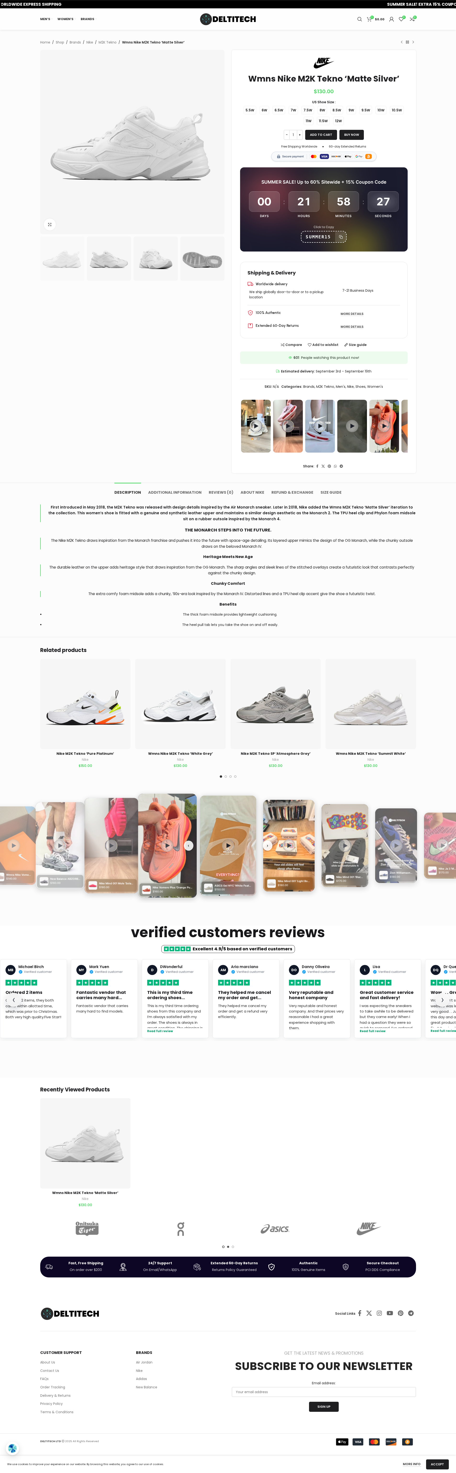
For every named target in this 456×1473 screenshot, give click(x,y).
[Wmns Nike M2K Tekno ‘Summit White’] (371, 704)
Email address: (324, 1383)
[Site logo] (228, 18)
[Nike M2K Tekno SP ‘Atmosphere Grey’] (276, 704)
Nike (89, 42)
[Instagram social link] (379, 1313)
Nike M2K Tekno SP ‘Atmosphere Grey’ (275, 753)
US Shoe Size (323, 102)
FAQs (44, 1379)
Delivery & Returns (55, 1395)
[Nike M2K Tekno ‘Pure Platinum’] (85, 704)
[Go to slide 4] (235, 776)
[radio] (250, 110)
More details (352, 314)
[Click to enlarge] (50, 224)
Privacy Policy (51, 1404)
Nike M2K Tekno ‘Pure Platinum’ (85, 753)
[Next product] (413, 42)
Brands (75, 42)
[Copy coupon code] (340, 237)
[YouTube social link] (389, 1313)
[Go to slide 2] (226, 776)
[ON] (181, 1229)
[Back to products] (407, 42)
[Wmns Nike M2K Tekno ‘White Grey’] (180, 704)
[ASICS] (275, 1229)
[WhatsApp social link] (335, 466)
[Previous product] (402, 42)
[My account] (391, 19)
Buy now (351, 134)
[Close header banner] (450, 4)
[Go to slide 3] (230, 776)
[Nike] (369, 1229)
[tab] (127, 490)
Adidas (141, 1379)
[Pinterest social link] (329, 466)
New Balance (146, 1387)
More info (412, 1464)
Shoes (360, 386)
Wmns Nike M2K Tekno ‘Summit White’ (371, 753)
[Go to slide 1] (221, 776)
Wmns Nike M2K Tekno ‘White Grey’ (180, 753)
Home (45, 42)
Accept (437, 1464)
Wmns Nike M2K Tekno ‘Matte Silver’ (85, 1192)
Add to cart (321, 134)
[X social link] (323, 466)
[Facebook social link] (317, 466)
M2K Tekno (108, 42)
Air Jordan (144, 1362)
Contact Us (49, 1371)
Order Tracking (52, 1387)
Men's (340, 386)
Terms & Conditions (56, 1412)
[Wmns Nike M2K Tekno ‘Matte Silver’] (85, 1143)
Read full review (160, 1031)
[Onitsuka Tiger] (87, 1229)
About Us (47, 1362)
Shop (60, 42)
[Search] (360, 19)
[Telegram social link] (341, 466)
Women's (375, 386)
